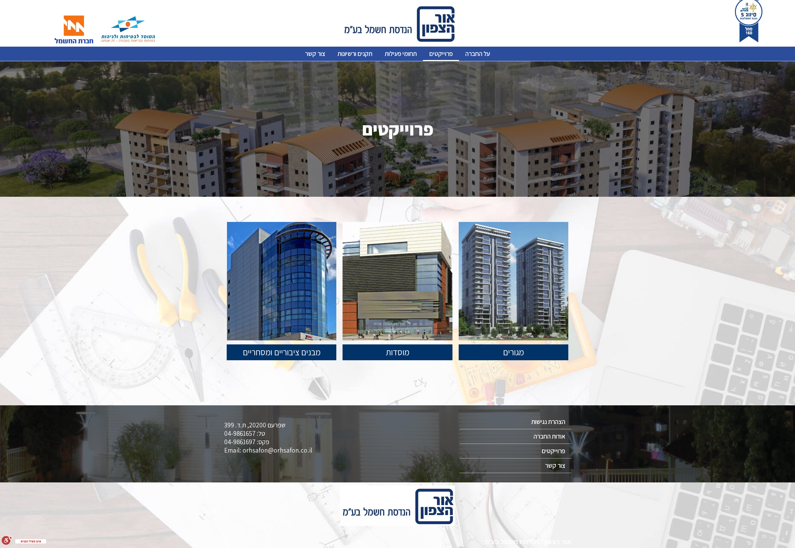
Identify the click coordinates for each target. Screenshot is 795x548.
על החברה (477, 53)
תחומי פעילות (401, 53)
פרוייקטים (441, 53)
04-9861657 (240, 433)
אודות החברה (549, 436)
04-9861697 (240, 442)
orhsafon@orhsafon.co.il (277, 450)
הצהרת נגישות (548, 421)
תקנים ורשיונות (355, 53)
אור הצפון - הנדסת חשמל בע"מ (528, 542)
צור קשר (315, 53)
